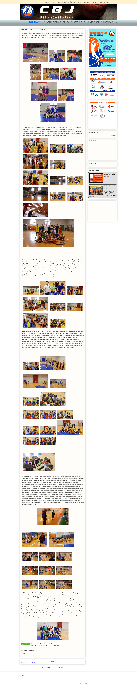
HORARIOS (87, 2)
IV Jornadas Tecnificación (41, 646)
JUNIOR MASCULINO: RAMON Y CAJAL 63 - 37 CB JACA (110, 187)
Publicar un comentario (29, 654)
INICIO (47, 2)
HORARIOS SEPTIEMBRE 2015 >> (76, 661)
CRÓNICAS (71, 2)
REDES (95, 2)
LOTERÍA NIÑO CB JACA (110, 173)
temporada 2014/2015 (54, 646)
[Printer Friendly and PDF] (25, 644)
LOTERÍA (102, 2)
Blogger (86, 683)
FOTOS (79, 2)
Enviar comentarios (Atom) (56, 667)
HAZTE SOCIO (61, 2)
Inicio (52, 661)
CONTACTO (110, 2)
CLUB (53, 2)
